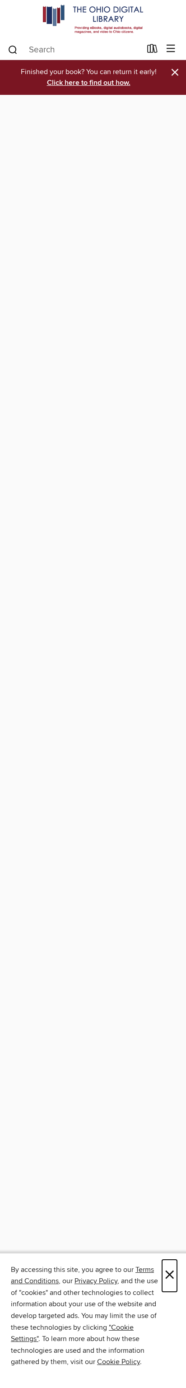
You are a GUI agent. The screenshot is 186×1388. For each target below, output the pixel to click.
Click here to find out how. (88, 83)
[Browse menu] (171, 49)
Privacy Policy (95, 1280)
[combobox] (74, 50)
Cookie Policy (118, 1361)
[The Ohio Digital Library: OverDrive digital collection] (93, 19)
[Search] (13, 49)
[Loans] (152, 50)
